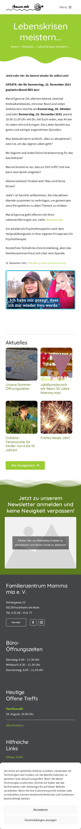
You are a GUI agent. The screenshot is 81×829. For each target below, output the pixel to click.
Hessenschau (54, 220)
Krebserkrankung (57, 263)
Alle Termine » (15, 725)
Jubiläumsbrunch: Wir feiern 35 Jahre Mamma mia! (55, 388)
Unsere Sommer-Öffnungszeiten (19, 386)
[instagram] (41, 622)
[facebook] (33, 622)
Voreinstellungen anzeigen (40, 820)
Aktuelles (33, 263)
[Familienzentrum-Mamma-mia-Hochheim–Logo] (24, 5)
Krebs (43, 263)
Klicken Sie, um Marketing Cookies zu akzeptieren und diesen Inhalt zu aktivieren (40, 542)
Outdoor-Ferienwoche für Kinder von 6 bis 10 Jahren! (20, 444)
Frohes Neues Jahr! (55, 438)
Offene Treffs (14, 757)
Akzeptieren (40, 809)
